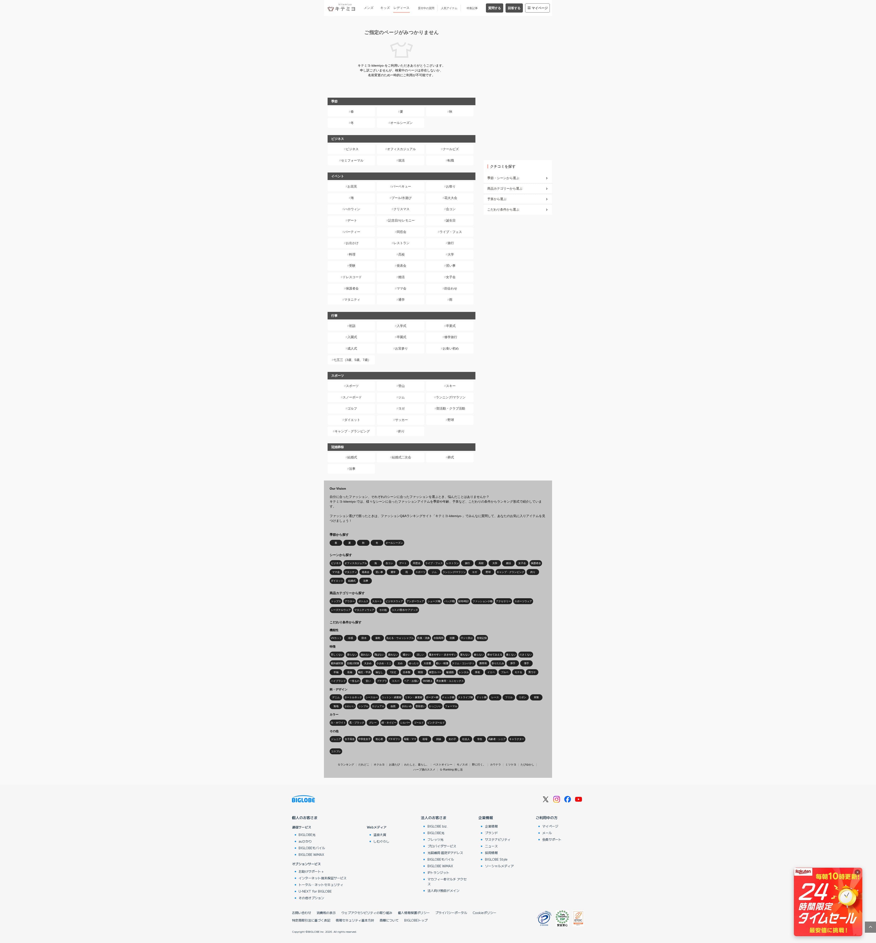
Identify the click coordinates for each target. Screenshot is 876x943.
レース (495, 697)
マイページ (540, 8)
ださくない (525, 654)
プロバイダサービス (442, 846)
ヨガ (401, 408)
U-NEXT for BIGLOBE (315, 891)
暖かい (406, 654)
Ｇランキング (346, 764)
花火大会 (450, 198)
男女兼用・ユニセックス (450, 680)
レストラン (401, 243)
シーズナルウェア (341, 610)
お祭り (451, 186)
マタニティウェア (364, 610)
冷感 (350, 638)
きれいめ (407, 706)
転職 (451, 160)
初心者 (379, 739)
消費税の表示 (326, 912)
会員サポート (551, 839)
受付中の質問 (426, 8)
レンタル (464, 672)
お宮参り (401, 348)
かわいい (350, 706)
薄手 (526, 663)
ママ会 (401, 288)
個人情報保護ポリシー (414, 912)
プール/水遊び (401, 198)
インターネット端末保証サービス (323, 878)
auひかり (305, 841)
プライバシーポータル (451, 912)
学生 (479, 739)
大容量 (427, 663)
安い (368, 680)
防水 (364, 638)
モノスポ (462, 764)
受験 (352, 265)
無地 (336, 706)
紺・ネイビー (388, 722)
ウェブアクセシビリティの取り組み (366, 912)
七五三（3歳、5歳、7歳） (352, 360)
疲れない (393, 654)
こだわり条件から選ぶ (503, 209)
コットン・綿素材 (391, 697)
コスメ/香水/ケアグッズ (404, 610)
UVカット (336, 638)
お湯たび (394, 764)
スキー (451, 386)
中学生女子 (364, 739)
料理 (352, 254)
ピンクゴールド (436, 722)
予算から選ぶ (496, 199)
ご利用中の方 (547, 817)
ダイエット (352, 420)
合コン (451, 209)
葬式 (451, 457)
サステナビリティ (498, 839)
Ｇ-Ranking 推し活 (451, 769)
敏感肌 (450, 672)
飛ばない (379, 654)
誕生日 (451, 220)
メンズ (368, 8)
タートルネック (353, 697)
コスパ (395, 680)
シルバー (405, 722)
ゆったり (414, 663)
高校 (401, 254)
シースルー (371, 697)
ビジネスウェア (394, 601)
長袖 (349, 672)
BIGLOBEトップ (416, 920)
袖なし (379, 672)
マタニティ (352, 299)
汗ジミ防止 (467, 638)
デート (352, 220)
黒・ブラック (356, 722)
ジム (401, 397)
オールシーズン (401, 123)
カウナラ (495, 764)
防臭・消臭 (423, 638)
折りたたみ (498, 663)
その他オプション (311, 898)
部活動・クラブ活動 (450, 408)
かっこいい (435, 706)
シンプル (363, 706)
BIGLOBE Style (496, 859)
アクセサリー (503, 601)
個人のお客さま (305, 817)
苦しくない (337, 654)
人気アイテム (449, 8)
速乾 (377, 638)
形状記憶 (482, 638)
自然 (393, 706)
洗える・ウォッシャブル (400, 638)
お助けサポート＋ (311, 871)
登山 (401, 386)
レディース (401, 8)
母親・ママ (410, 739)
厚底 (477, 672)
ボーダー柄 (432, 697)
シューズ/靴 (434, 601)
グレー (373, 722)
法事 (352, 468)
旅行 (451, 243)
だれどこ (363, 764)
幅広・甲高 (364, 672)
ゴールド (419, 722)
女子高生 (350, 739)
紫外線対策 (337, 663)
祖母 (425, 739)
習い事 (451, 265)
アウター (350, 601)
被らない (479, 654)
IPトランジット (438, 872)
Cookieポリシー (484, 912)
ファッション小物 (482, 601)
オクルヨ (379, 764)
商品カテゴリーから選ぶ (504, 188)
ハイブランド (338, 680)
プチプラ (382, 680)
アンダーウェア (415, 601)
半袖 (336, 672)
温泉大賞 (379, 834)
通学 (401, 299)
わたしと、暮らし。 (416, 764)
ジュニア (336, 739)
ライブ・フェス (451, 232)
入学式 (401, 326)
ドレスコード (352, 277)
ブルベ (504, 672)
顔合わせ (450, 288)
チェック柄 (448, 697)
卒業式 (451, 326)
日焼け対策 (353, 663)
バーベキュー (401, 186)
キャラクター (516, 739)
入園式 (352, 337)
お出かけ (352, 243)
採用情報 (491, 852)
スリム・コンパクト (463, 663)
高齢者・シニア (497, 739)
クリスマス (401, 209)
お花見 (352, 186)
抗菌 (452, 638)
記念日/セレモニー (401, 220)
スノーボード (352, 397)
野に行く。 (479, 764)
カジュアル (378, 706)
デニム (336, 697)
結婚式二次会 (401, 457)
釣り (401, 431)
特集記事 (472, 8)
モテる (518, 672)
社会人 (466, 739)
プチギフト (394, 739)
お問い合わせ (301, 912)
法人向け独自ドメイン (443, 890)
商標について (389, 920)
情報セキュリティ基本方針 (355, 920)
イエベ (491, 672)
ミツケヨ (510, 764)
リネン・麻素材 (413, 697)
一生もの (354, 680)
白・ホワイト (338, 722)
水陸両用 (438, 638)
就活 (401, 160)
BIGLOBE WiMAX (311, 854)
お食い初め (451, 348)
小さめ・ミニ (383, 663)
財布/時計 (463, 601)
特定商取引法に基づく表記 (311, 920)
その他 (383, 610)
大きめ (368, 663)
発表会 (401, 265)
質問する (494, 8)
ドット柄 (482, 697)
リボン (522, 697)
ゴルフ (352, 408)
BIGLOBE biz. (438, 826)
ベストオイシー (442, 764)
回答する (514, 8)
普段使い (420, 706)
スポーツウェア (523, 601)
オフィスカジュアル (401, 149)
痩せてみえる (494, 654)
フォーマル (451, 706)
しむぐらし (381, 841)
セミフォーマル (352, 160)
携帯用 (483, 663)
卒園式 (401, 337)
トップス (336, 601)
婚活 (401, 277)
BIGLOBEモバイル (312, 848)
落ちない (465, 654)
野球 (451, 420)
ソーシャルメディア (499, 866)
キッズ (385, 8)
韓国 (420, 672)
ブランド (491, 833)
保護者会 (352, 288)
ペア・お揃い (411, 680)
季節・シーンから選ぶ (503, 178)
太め (400, 663)
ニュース (491, 846)
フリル (509, 697)
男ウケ (532, 672)
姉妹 (438, 739)
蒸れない (366, 654)
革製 (536, 697)
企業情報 (485, 817)
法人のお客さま (433, 817)
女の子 (452, 739)
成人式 (352, 348)
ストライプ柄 (465, 697)
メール (547, 833)
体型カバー (435, 672)
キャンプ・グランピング (352, 431)
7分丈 (393, 672)
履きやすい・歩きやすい (442, 654)
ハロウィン (352, 209)
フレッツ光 (435, 839)
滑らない (352, 654)
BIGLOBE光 (307, 834)
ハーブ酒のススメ (424, 769)
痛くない (511, 654)
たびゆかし (527, 764)
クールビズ (451, 149)
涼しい (420, 654)
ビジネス (352, 149)
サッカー (401, 420)
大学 (451, 254)
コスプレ (336, 751)
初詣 (352, 326)
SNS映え (428, 680)
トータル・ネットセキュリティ (321, 884)
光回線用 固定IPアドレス (445, 852)
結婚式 (352, 457)
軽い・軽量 (442, 663)
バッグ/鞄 (449, 601)
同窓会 (401, 232)
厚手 (512, 663)
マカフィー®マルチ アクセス (447, 881)
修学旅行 (450, 337)
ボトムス (363, 601)
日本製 (406, 672)
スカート (377, 601)
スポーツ (352, 386)
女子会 (451, 277)
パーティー (352, 232)
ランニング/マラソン (451, 397)
